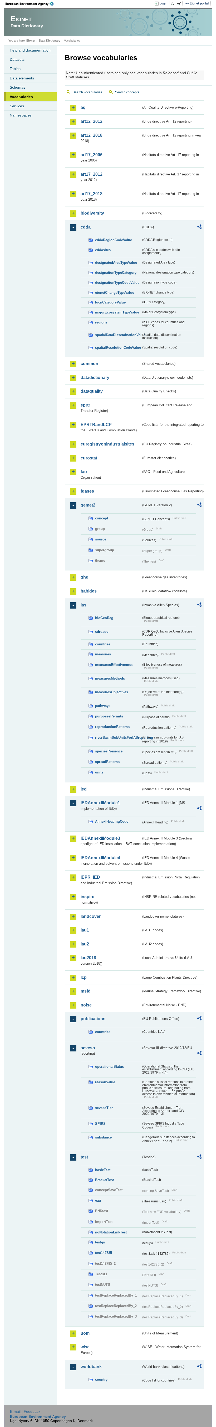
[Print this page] (173, 3)
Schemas (17, 87)
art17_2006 (91, 155)
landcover (91, 916)
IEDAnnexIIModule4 (100, 858)
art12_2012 (91, 121)
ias (83, 605)
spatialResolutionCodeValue (118, 348)
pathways (102, 706)
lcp (84, 977)
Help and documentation (30, 50)
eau (98, 1200)
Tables (15, 69)
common (89, 363)
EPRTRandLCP (96, 424)
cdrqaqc (101, 632)
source (100, 539)
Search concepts (127, 92)
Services (17, 106)
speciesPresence (108, 751)
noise (86, 1005)
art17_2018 (91, 193)
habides (89, 591)
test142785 (103, 1253)
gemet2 (88, 505)
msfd (86, 991)
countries (102, 644)
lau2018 (88, 957)
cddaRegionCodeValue (113, 240)
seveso (88, 1048)
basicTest (102, 1170)
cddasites (103, 250)
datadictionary (95, 377)
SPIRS (100, 1124)
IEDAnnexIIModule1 (100, 803)
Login (163, 3)
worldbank (91, 1366)
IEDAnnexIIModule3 (100, 838)
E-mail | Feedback (25, 1411)
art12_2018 (91, 135)
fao (84, 471)
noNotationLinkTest (111, 1232)
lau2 (85, 944)
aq (83, 107)
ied (84, 789)
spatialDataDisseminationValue (118, 335)
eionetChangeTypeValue (114, 293)
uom (85, 1333)
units (99, 772)
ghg (85, 577)
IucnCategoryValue (110, 302)
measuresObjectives (111, 692)
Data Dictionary (49, 40)
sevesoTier (104, 1108)
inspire (87, 896)
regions (101, 322)
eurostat (89, 458)
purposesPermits (109, 716)
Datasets (17, 59)
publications (93, 1018)
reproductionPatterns (112, 727)
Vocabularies (21, 97)
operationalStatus (109, 1067)
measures (103, 654)
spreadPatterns (107, 762)
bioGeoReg (104, 618)
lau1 (85, 930)
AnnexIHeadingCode (111, 821)
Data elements (22, 78)
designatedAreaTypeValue (116, 263)
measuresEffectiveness (113, 665)
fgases (87, 491)
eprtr (85, 405)
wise (85, 1347)
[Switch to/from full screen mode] (180, 3)
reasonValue (105, 1082)
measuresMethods (110, 678)
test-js (100, 1242)
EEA (31, 3)
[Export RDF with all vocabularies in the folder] (199, 227)
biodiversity (92, 213)
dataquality (92, 391)
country (101, 1380)
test (84, 1157)
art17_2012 (91, 174)
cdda (86, 227)
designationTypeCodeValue (117, 283)
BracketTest (104, 1180)
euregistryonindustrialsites (107, 444)
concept (101, 518)
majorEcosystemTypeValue (117, 312)
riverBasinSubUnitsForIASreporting (118, 738)
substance (103, 1137)
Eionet (30, 40)
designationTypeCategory (115, 273)
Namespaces (21, 115)
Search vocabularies (87, 92)
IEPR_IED (90, 877)
